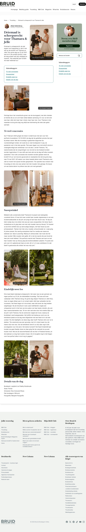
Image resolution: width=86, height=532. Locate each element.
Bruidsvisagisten (69, 479)
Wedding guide (24, 9)
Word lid (82, 4)
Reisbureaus (68, 496)
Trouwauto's (68, 500)
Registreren (69, 46)
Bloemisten (68, 465)
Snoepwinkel (10, 74)
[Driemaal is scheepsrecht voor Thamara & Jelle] (7, 4)
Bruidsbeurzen (64, 9)
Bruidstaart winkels (70, 477)
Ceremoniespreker (70, 498)
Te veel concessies (12, 72)
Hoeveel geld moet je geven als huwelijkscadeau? (31, 445)
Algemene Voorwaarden (7, 474)
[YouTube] (80, 522)
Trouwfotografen (69, 474)
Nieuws (73, 9)
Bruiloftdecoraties (70, 484)
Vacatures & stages (6, 470)
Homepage (14, 9)
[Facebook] (67, 522)
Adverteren (4, 467)
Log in (74, 4)
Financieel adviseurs (70, 486)
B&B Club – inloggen (49, 427)
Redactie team (5, 479)
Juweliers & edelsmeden (72, 489)
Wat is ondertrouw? (28, 427)
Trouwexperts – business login (9, 463)
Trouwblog (33, 9)
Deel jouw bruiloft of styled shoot (10, 441)
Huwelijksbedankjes (70, 503)
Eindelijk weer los (11, 77)
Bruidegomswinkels (70, 467)
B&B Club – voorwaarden (51, 434)
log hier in (72, 48)
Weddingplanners (70, 512)
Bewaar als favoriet (64, 55)
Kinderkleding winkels (71, 491)
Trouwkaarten (69, 507)
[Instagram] (84, 522)
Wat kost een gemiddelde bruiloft (32, 438)
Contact (3, 465)
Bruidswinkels (69, 482)
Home (3, 443)
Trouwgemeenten (70, 505)
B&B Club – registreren (50, 430)
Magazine (48, 9)
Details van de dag (12, 80)
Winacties (56, 9)
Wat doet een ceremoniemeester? (32, 432)
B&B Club (41, 9)
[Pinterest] (74, 522)
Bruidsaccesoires (70, 470)
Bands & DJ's (69, 463)
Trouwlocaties (69, 510)
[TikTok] (77, 522)
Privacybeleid (5, 472)
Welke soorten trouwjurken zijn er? (32, 430)
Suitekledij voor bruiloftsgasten (73, 493)
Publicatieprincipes (6, 477)
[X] (70, 522)
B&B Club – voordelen (50, 432)
